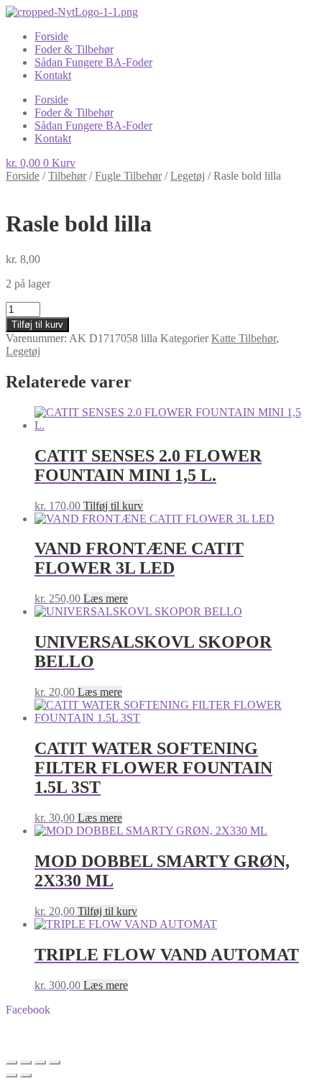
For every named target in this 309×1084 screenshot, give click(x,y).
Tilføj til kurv (37, 324)
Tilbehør (67, 176)
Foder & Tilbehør (74, 49)
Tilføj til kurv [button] (113, 506)
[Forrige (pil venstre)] (11, 1075)
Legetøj (187, 176)
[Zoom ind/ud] (11, 1062)
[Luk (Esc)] (54, 1062)
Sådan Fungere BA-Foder (93, 62)
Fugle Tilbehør (128, 176)
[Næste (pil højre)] (26, 1075)
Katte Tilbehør (243, 338)
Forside (51, 36)
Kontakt (52, 75)
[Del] (40, 1062)
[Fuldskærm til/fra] (26, 1062)
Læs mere (105, 598)
